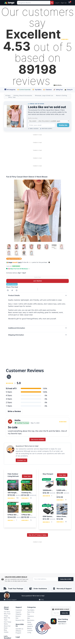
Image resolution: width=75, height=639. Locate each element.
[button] (49, 262)
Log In (57, 3)
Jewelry (29, 624)
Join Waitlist (37, 281)
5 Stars (9, 392)
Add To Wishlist (12, 284)
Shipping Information (16, 335)
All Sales (7, 95)
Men (28, 618)
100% (45, 392)
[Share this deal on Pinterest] (17, 290)
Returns (18, 616)
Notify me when (32, 118)
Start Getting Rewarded (63, 620)
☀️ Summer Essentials (24, 89)
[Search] (52, 3)
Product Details (14, 295)
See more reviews (37, 439)
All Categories (11, 89)
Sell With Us (19, 629)
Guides (6, 632)
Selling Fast (58, 89)
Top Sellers (36, 89)
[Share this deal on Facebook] (8, 290)
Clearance (47, 89)
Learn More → (62, 623)
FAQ (42, 599)
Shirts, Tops (12, 97)
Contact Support (11, 599)
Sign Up (64, 3)
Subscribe (65, 613)
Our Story (7, 611)
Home (29, 622)
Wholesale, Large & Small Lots (44, 95)
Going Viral (69, 89)
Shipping (18, 614)
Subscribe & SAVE (65, 579)
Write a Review (14, 411)
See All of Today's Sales (37, 535)
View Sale (27, 476)
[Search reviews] (9, 377)
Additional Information (16, 328)
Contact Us (21, 460)
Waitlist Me (63, 125)
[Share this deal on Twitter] (13, 290)
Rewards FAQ (20, 620)
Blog (5, 630)
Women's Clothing (61, 95)
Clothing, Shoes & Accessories (22, 95)
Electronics (30, 620)
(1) (15, 383)
